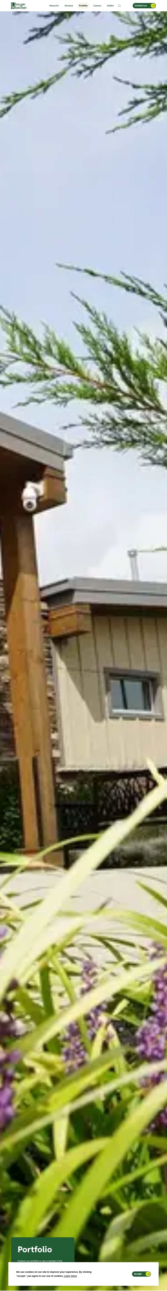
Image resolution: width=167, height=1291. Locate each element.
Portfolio (83, 6)
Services (69, 6)
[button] (119, 5)
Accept (138, 1273)
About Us (54, 6)
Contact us (141, 5)
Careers (97, 6)
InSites (110, 6)
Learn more (70, 1276)
